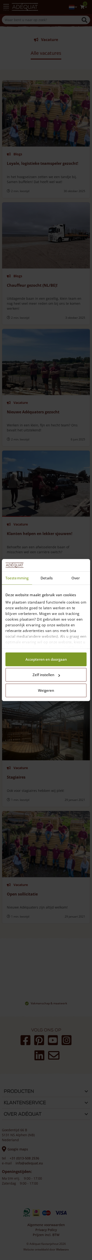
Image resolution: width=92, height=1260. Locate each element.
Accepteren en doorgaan (46, 659)
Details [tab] (47, 578)
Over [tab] (75, 578)
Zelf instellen (43, 675)
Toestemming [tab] (17, 578)
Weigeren (46, 690)
